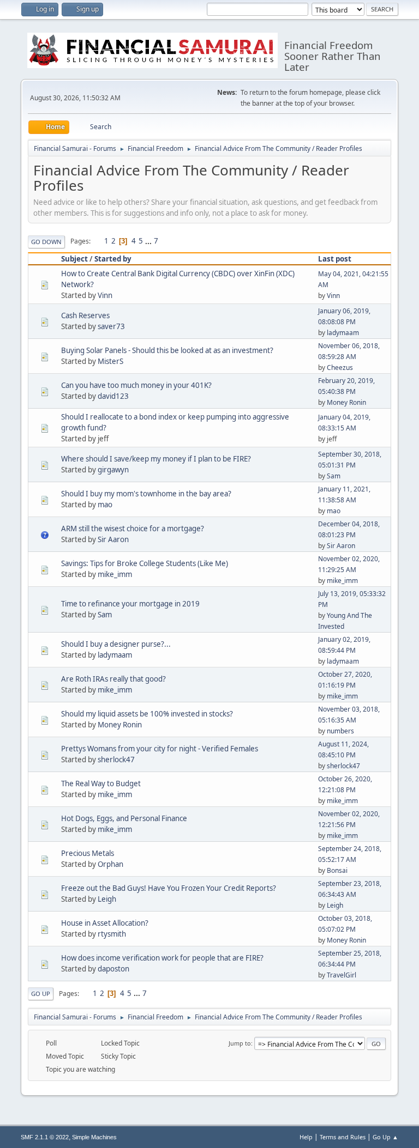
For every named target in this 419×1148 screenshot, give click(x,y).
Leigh (107, 899)
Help (306, 1137)
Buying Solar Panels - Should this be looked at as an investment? (167, 350)
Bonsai (337, 870)
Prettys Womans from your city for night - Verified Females (159, 749)
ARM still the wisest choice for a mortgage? (132, 528)
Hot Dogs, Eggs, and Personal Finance (124, 818)
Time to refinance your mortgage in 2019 (130, 604)
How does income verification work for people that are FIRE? (162, 958)
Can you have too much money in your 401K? (136, 385)
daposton (113, 969)
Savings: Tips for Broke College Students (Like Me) (144, 563)
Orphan (110, 864)
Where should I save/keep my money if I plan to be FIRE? (156, 459)
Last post (334, 259)
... (149, 241)
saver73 (111, 326)
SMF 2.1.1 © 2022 (45, 1137)
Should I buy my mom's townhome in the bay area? (146, 494)
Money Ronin (346, 402)
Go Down (46, 242)
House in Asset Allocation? (104, 923)
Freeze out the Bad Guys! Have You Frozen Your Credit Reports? (168, 888)
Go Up (40, 993)
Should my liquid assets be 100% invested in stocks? (147, 714)
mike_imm (115, 574)
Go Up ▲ (385, 1137)
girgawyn (113, 470)
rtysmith (112, 934)
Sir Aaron (113, 539)
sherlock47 (116, 759)
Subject (74, 259)
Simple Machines (94, 1137)
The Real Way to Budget (101, 783)
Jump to (240, 1043)
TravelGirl (341, 975)
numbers (340, 731)
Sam (333, 476)
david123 (113, 396)
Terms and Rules (343, 1137)
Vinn (105, 295)
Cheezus (340, 367)
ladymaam (343, 332)
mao (105, 504)
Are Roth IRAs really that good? (113, 679)
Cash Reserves (85, 315)
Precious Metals (87, 853)
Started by (112, 259)
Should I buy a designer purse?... (116, 644)
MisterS (110, 361)
